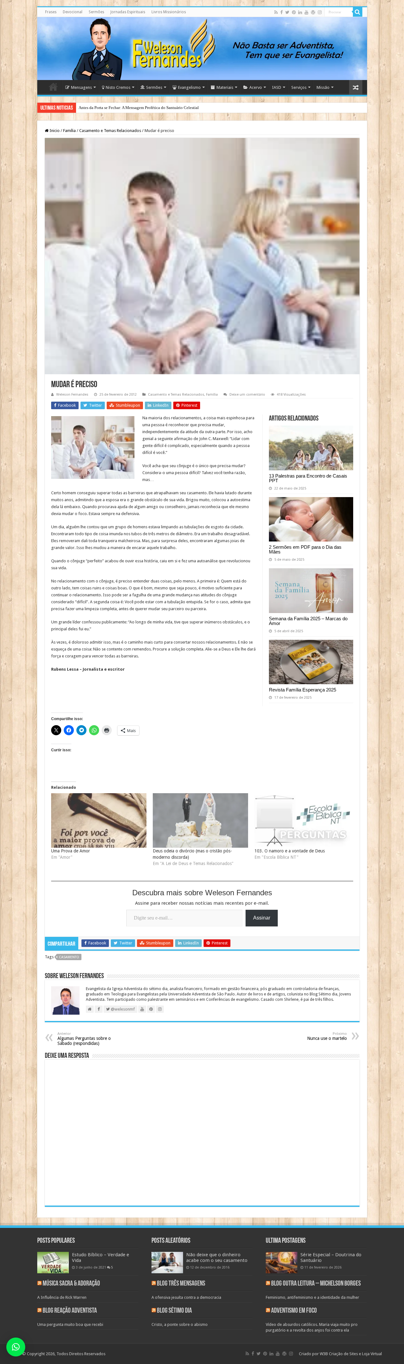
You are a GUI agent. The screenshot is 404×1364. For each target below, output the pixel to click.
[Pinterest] (293, 12)
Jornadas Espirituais (127, 12)
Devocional (72, 12)
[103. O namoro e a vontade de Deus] (302, 820)
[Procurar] (357, 12)
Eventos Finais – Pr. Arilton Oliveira (109, 107)
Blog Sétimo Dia (174, 1311)
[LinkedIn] (300, 12)
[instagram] (319, 12)
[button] (15, 1347)
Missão (323, 87)
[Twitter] (287, 12)
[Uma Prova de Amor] (98, 820)
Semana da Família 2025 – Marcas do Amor (308, 621)
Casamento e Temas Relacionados (110, 130)
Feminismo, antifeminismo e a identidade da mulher (312, 1297)
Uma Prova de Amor (70, 850)
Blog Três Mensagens (181, 1283)
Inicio (54, 130)
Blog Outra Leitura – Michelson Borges (316, 1283)
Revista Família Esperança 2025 (302, 689)
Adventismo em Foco (294, 1311)
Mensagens (81, 87)
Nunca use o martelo (327, 1036)
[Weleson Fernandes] (202, 48)
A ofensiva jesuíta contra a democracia (186, 1297)
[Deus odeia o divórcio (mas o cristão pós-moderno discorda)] (200, 820)
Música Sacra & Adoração (71, 1283)
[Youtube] (306, 12)
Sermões (96, 12)
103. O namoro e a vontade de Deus (289, 850)
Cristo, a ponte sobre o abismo (180, 1324)
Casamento (69, 957)
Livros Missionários (169, 12)
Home (53, 86)
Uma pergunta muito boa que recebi (70, 1324)
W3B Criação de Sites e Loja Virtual (351, 1353)
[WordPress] (313, 12)
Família (69, 130)
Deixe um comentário (247, 395)
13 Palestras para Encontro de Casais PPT (308, 478)
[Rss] (276, 12)
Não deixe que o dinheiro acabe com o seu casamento (216, 1257)
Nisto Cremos (118, 87)
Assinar (261, 917)
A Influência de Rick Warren (61, 1297)
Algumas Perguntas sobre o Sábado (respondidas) (84, 1039)
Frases (50, 12)
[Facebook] (281, 12)
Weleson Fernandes (72, 395)
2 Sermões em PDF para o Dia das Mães (305, 549)
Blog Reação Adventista (70, 1311)
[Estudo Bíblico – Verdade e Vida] (53, 1262)
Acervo (255, 87)
